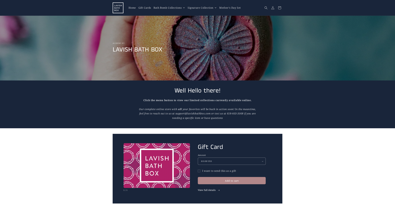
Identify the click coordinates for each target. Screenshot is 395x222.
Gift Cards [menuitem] (144, 7)
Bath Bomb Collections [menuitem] (168, 7)
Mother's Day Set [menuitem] (230, 7)
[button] (266, 7)
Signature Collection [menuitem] (200, 7)
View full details (207, 190)
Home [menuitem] (132, 7)
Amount (202, 155)
